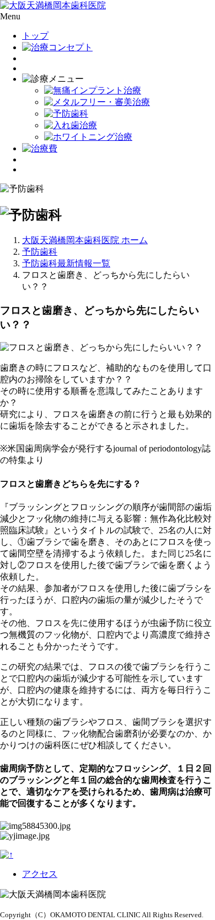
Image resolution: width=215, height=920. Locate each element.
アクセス (39, 874)
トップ (35, 35)
